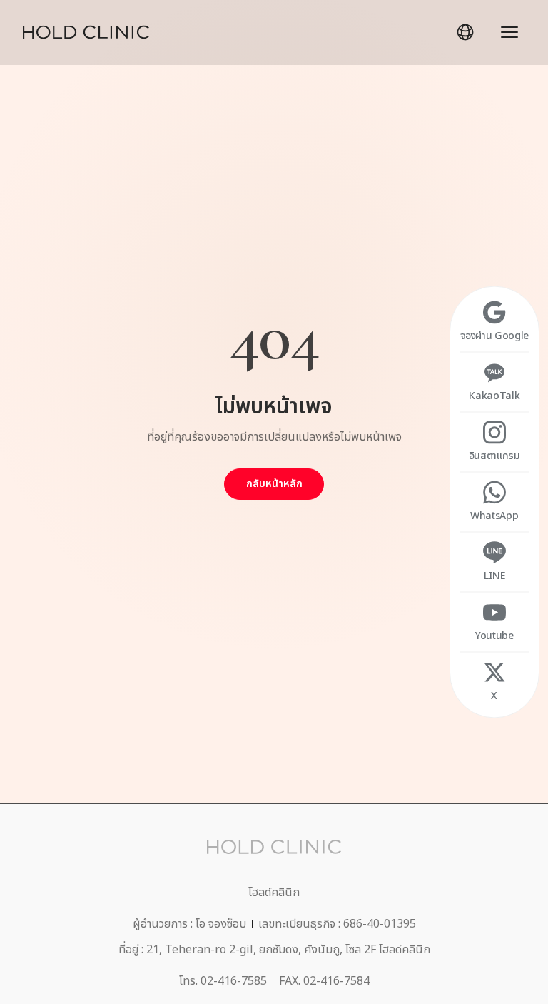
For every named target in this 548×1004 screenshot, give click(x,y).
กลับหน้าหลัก (274, 483)
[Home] (86, 32)
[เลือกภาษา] (465, 32)
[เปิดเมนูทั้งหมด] (509, 32)
